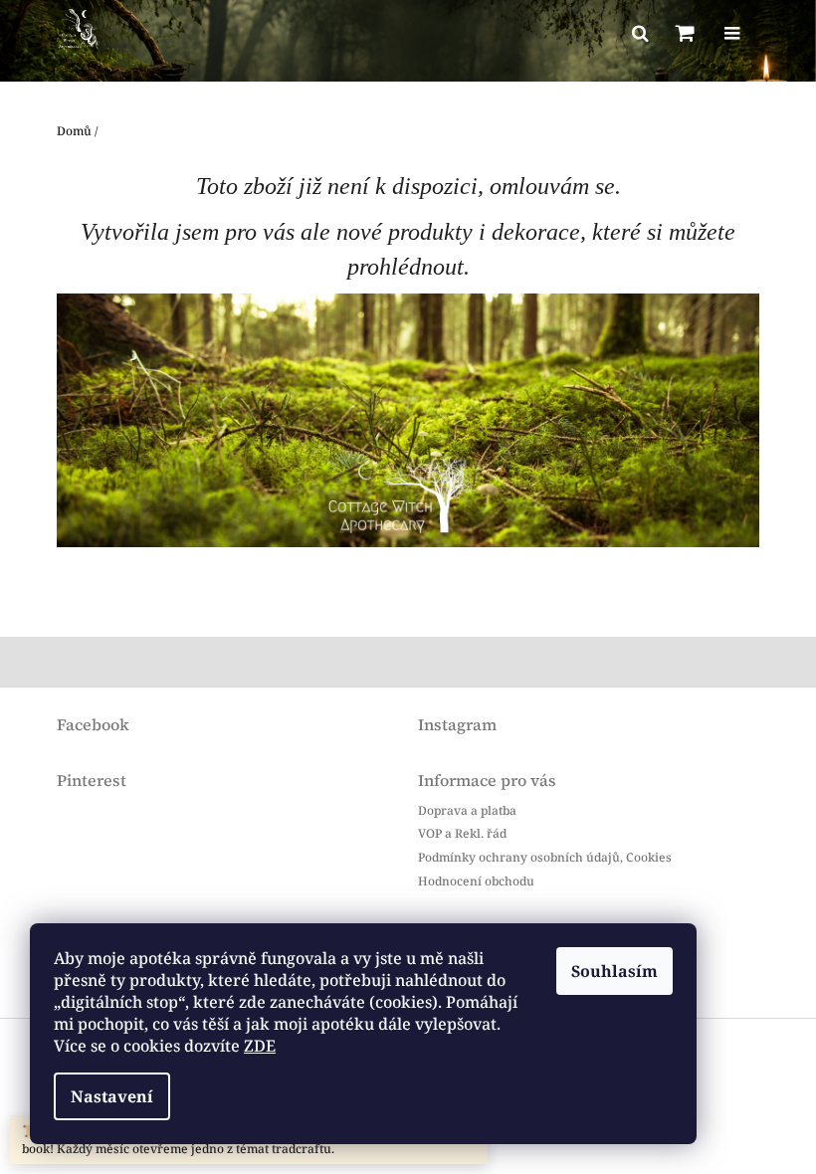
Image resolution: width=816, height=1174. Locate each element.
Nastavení (112, 1096)
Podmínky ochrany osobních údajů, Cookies (545, 857)
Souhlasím (614, 971)
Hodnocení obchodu (476, 880)
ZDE (260, 1046)
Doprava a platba (467, 810)
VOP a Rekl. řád (462, 833)
